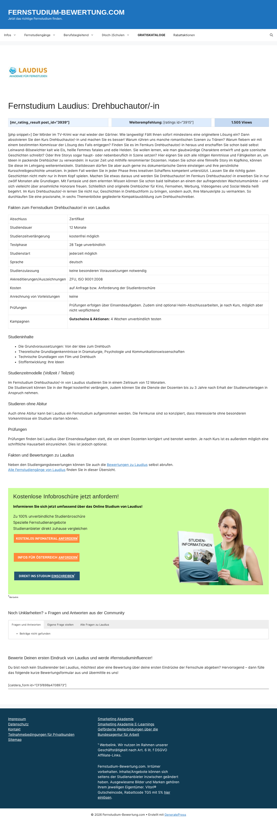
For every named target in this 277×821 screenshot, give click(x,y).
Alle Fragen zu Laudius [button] (94, 624)
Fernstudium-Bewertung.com (66, 12)
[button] (271, 35)
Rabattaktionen (184, 35)
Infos (7, 35)
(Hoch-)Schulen (113, 35)
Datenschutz (18, 724)
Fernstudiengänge (37, 35)
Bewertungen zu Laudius (127, 465)
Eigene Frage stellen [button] (60, 624)
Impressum (17, 719)
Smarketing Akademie (116, 719)
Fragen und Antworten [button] (26, 624)
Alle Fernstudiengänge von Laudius (36, 470)
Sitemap (14, 740)
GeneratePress (175, 815)
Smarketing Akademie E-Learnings (126, 724)
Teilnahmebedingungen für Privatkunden (41, 735)
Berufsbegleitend (76, 35)
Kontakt (14, 729)
